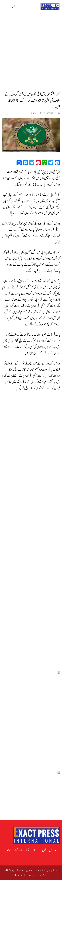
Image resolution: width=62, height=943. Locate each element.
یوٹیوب (7, 850)
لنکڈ (33, 850)
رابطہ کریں (53, 850)
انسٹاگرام (18, 850)
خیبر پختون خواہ (41, 113)
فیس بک (42, 850)
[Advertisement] (30, 56)
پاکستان (34, 113)
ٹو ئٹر (27, 850)
